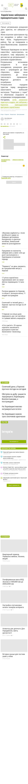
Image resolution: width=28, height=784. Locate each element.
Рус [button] (6, 8)
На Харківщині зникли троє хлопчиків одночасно (13, 415)
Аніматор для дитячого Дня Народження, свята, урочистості (13, 631)
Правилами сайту (6, 178)
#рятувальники (20, 114)
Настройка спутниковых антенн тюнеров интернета (13, 606)
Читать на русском (5, 23)
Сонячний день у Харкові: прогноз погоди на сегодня (14, 387)
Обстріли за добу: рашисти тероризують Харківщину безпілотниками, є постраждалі (14, 398)
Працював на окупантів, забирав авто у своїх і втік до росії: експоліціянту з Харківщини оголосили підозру (13, 255)
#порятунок (13, 114)
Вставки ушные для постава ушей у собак (13, 655)
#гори (2, 114)
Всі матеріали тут (14, 441)
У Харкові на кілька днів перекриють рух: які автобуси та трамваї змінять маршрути (13, 316)
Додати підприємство (14, 485)
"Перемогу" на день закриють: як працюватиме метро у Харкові (14, 268)
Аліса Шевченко (8, 118)
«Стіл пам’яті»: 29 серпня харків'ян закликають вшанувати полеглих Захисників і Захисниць (12, 328)
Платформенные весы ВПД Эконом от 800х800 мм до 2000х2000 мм (13, 582)
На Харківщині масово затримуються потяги (12, 407)
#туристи (7, 114)
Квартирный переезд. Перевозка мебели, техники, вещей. (13, 556)
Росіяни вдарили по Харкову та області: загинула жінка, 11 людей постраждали (14, 293)
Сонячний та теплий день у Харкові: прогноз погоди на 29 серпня (14, 304)
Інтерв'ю (7, 431)
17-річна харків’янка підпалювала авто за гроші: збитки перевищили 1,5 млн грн (13, 281)
